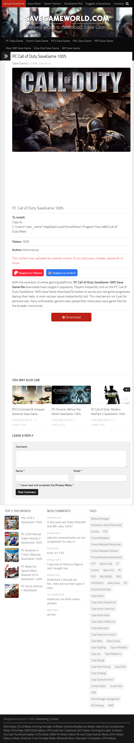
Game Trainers (52, 3)
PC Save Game (14, 40)
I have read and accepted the (47, 485)
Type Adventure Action (103, 634)
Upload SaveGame (13, 3)
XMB (110, 705)
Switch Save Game (37, 40)
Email (78, 471)
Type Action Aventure (102, 608)
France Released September (106, 557)
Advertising (42, 719)
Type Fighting (98, 647)
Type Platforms (113, 653)
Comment (21, 446)
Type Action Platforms (103, 621)
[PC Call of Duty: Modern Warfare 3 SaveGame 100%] (110, 395)
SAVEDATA (97, 583)
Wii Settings (97, 705)
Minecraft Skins (65, 738)
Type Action (97, 595)
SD (125, 583)
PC (119, 570)
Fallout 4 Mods (11, 738)
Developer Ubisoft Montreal (106, 525)
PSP (93, 576)
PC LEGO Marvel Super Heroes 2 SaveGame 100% (31, 538)
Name (20, 471)
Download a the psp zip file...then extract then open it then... (65, 584)
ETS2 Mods (42, 734)
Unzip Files (116, 686)
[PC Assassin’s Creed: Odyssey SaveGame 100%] (12, 555)
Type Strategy (98, 673)
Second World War (101, 589)
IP (117, 563)
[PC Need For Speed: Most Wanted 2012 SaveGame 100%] (12, 571)
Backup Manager (100, 518)
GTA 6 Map (17, 730)
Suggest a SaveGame (97, 3)
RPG (118, 576)
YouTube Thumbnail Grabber (19, 734)
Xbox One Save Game (46, 48)
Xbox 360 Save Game (18, 48)
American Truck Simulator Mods (38, 738)
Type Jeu (95, 653)
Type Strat (120, 666)
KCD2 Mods (9, 726)
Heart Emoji (102, 726)
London (95, 570)
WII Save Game (71, 48)
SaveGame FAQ (73, 3)
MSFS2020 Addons (35, 730)
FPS (105, 531)
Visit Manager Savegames (105, 699)
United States (98, 686)
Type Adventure (100, 628)
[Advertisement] (71, 179)
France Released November (106, 544)
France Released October (104, 550)
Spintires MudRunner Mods (79, 726)
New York (108, 570)
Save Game (113, 583)
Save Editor (34, 3)
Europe (95, 531)
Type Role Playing (100, 666)
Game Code (106, 563)
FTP (93, 563)
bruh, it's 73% (55, 553)
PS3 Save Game (60, 40)
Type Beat (96, 641)
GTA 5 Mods (116, 734)
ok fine (51, 614)
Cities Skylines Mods (97, 734)
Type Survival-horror (102, 679)
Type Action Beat (100, 615)
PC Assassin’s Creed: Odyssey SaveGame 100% (31, 554)
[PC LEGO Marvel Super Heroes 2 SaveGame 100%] (12, 539)
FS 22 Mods (24, 726)
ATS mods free (55, 730)
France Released (100, 538)
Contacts (118, 3)
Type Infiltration (118, 647)
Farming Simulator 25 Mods (47, 726)
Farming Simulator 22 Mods (106, 730)
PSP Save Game (103, 40)
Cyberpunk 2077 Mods (77, 730)
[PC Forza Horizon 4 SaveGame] (12, 591)
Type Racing (97, 660)
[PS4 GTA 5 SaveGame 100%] (12, 523)
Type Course (113, 641)
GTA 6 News (109, 738)
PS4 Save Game (82, 40)
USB (93, 692)
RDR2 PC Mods (58, 734)
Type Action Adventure (103, 602)
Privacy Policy (63, 485)
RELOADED (106, 576)
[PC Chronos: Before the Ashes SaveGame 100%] (71, 395)
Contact (54, 719)
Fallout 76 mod (76, 734)
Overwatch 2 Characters (88, 738)
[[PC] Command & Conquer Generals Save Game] (31, 395)
